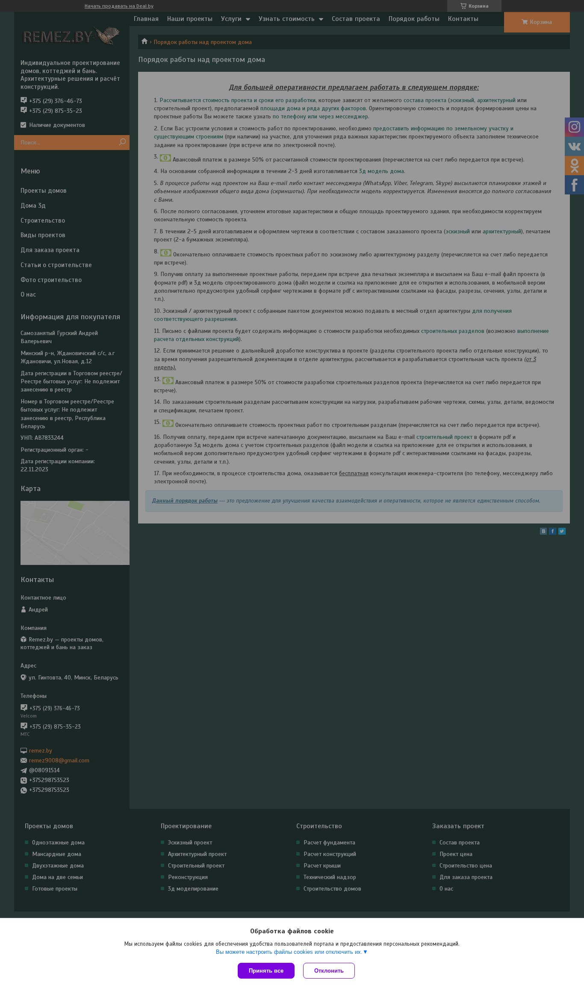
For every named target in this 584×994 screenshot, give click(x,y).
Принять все (266, 971)
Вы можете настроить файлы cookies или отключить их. (289, 952)
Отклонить (329, 971)
